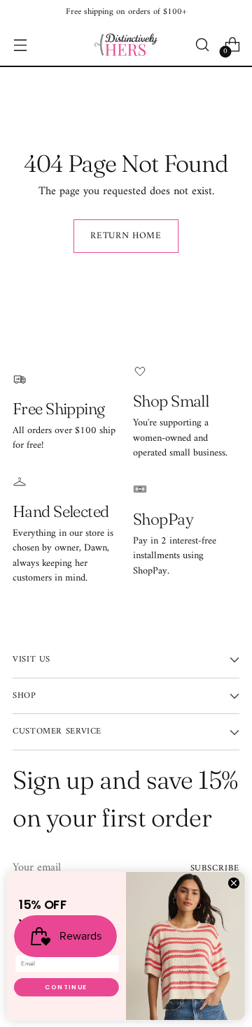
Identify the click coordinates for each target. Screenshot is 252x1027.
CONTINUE (66, 987)
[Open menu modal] (20, 45)
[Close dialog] (233, 883)
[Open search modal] (202, 45)
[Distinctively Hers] (126, 45)
